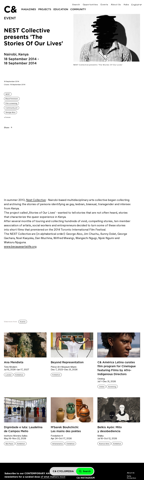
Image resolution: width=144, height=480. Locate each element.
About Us (116, 4)
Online (101, 387)
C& (10, 9)
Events (104, 4)
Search (76, 4)
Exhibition (19, 375)
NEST (7, 94)
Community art (11, 108)
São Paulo (9, 444)
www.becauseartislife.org (20, 246)
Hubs (126, 4)
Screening (112, 387)
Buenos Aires (104, 444)
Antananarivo (57, 444)
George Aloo (10, 112)
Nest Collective (36, 200)
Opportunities (90, 4)
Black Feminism (11, 99)
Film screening (11, 103)
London (8, 375)
